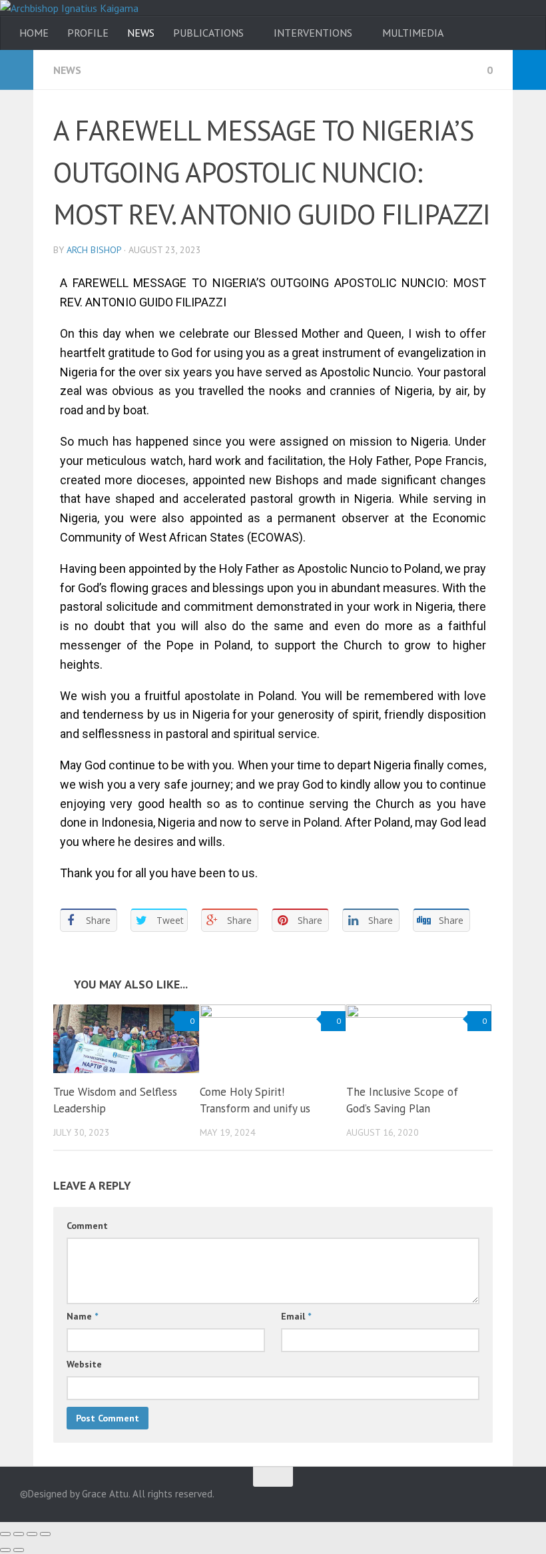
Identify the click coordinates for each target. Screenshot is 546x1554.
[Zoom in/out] (45, 1534)
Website (84, 1364)
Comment (87, 1226)
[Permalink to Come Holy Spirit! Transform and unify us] (273, 1038)
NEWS (140, 32)
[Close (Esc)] (5, 1534)
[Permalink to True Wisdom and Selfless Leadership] (126, 1038)
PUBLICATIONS (208, 32)
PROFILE (88, 32)
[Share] (18, 1534)
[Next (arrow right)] (18, 1550)
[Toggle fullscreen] (32, 1534)
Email (296, 1316)
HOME (34, 32)
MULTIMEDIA (412, 32)
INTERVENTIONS (313, 32)
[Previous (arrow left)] (5, 1550)
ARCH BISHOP (94, 250)
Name (82, 1316)
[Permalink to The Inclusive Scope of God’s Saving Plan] (419, 1038)
